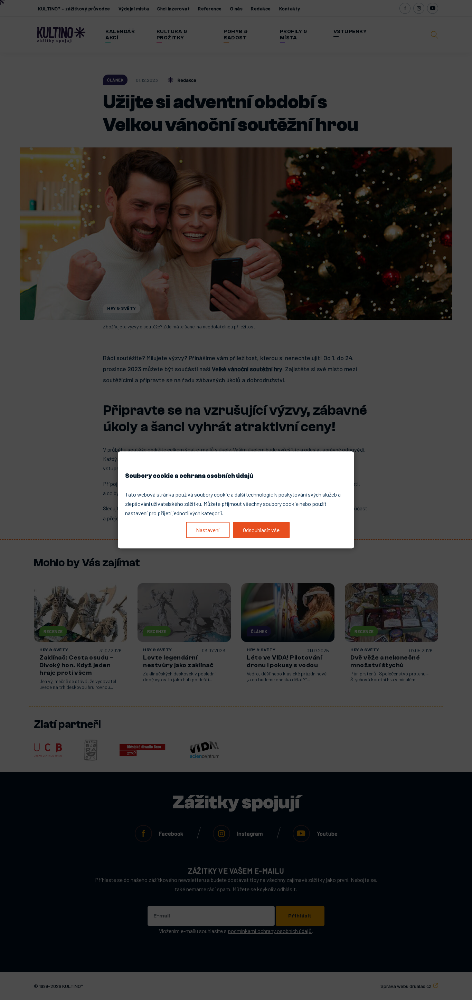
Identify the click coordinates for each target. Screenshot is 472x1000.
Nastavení (207, 530)
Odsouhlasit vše (261, 530)
